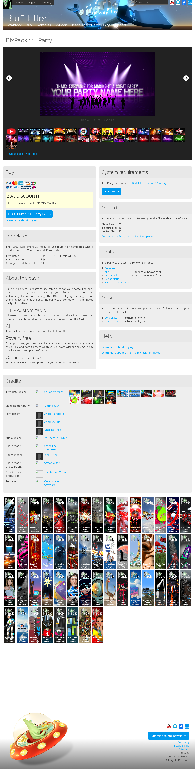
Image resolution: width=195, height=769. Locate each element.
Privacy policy (181, 745)
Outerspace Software (51, 483)
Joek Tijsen (51, 455)
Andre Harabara (54, 413)
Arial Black (111, 275)
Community (100, 25)
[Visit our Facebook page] (184, 2)
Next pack (32, 153)
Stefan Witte (52, 463)
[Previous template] (9, 78)
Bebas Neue (112, 279)
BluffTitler (26, 18)
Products (19, 2)
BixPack (60, 25)
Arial (107, 272)
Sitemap (184, 749)
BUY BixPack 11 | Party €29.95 (31, 214)
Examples (43, 25)
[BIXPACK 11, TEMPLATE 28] (97, 84)
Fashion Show (113, 321)
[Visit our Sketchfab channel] (178, 2)
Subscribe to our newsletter (169, 736)
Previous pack (14, 153)
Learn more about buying (21, 220)
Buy (29, 25)
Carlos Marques (53, 392)
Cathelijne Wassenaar (51, 447)
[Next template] (186, 78)
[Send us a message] (190, 2)
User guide (79, 25)
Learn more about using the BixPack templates (131, 352)
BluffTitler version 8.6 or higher (151, 183)
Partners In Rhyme (55, 438)
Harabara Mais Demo (118, 282)
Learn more (111, 191)
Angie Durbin (52, 421)
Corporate (111, 317)
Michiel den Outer (55, 472)
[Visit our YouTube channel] (172, 2)
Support (32, 2)
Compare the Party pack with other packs (127, 236)
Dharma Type (52, 429)
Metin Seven (51, 405)
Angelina (110, 268)
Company (46, 2)
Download (14, 25)
